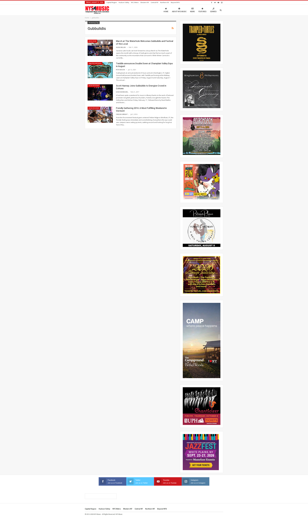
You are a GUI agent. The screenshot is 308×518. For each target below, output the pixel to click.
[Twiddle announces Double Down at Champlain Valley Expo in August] (100, 70)
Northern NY (164, 2)
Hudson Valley (124, 2)
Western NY (144, 2)
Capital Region (111, 2)
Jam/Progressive (95, 63)
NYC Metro (135, 2)
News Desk (92, 41)
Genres (213, 12)
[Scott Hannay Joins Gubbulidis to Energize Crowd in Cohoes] (100, 92)
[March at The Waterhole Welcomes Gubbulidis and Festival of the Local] (100, 48)
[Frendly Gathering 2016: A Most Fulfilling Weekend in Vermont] (100, 115)
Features (202, 12)
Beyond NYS (175, 2)
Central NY (154, 2)
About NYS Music (179, 12)
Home (166, 12)
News (192, 12)
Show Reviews (93, 86)
